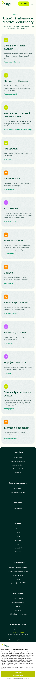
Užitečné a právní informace (18, 614)
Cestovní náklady (18, 469)
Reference (18, 540)
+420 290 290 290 (18, 632)
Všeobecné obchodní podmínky (18, 567)
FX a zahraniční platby (18, 492)
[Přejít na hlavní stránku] (6, 4)
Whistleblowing (18, 575)
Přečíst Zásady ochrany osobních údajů (17, 129)
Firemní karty (18, 457)
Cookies (18, 579)
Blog (18, 544)
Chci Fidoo (24, 3)
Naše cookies (8, 283)
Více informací (9, 189)
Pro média (18, 552)
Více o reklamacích (10, 94)
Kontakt (18, 532)
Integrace (18, 472)
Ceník (18, 606)
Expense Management (18, 461)
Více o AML (7, 159)
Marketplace (18, 508)
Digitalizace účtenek (18, 465)
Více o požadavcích (10, 313)
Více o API (7, 373)
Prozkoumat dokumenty (12, 62)
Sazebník (18, 610)
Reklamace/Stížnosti (18, 602)
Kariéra (18, 536)
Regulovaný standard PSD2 (18, 583)
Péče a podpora (18, 599)
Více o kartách (9, 343)
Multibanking (18, 488)
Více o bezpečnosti (10, 438)
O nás (18, 529)
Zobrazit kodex (9, 253)
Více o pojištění (9, 409)
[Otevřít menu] (32, 4)
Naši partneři (18, 548)
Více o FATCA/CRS (10, 221)
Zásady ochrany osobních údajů (18, 571)
